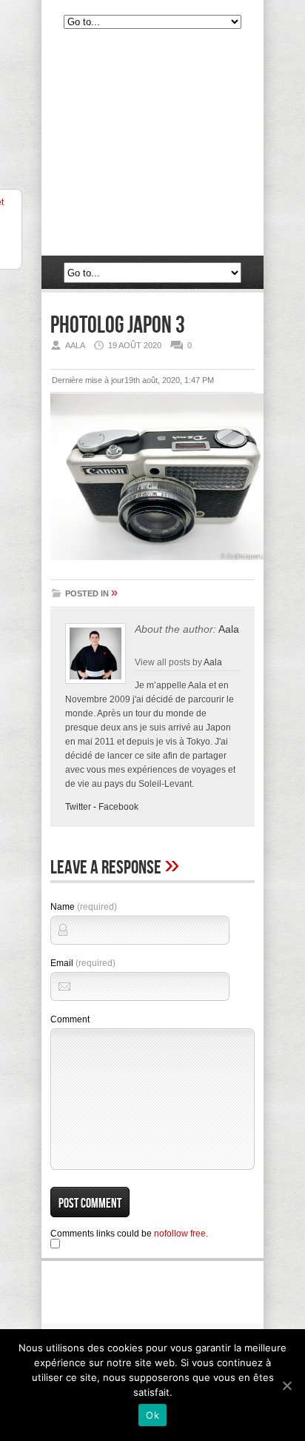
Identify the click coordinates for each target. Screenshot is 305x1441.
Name (83, 907)
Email (82, 963)
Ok (152, 1415)
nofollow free (180, 1233)
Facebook (118, 807)
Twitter (78, 807)
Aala (228, 629)
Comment (70, 1019)
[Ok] (286, 1385)
